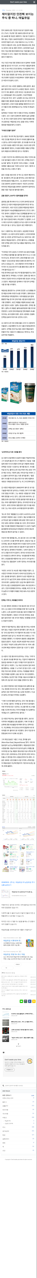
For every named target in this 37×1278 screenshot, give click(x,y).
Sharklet (8, 10)
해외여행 (18, 1110)
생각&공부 (18, 1131)
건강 (18, 1150)
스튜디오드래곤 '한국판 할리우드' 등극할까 (12, 984)
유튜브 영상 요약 (18, 1098)
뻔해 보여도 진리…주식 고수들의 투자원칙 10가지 (14, 982)
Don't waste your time (18, 2)
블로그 (18, 1102)
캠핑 (18, 1143)
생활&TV (18, 1106)
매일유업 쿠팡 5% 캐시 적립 (14, 954)
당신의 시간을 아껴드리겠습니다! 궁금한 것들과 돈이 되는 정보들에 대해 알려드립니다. (15, 1064)
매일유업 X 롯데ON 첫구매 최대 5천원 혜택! (12, 941)
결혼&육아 (18, 1139)
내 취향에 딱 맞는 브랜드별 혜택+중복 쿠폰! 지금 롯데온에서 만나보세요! (12, 944)
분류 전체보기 (6, 1095)
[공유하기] (10, 968)
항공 (18, 1135)
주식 (3, 10)
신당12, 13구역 (19, 1123)
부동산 (18, 1117)
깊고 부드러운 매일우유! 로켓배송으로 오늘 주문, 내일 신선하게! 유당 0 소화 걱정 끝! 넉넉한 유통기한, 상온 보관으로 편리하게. (18, 958)
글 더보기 (18, 1046)
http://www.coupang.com (10, 951)
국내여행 (18, 1113)
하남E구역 (19, 1121)
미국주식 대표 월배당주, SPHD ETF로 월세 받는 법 (14, 980)
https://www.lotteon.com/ (10, 937)
